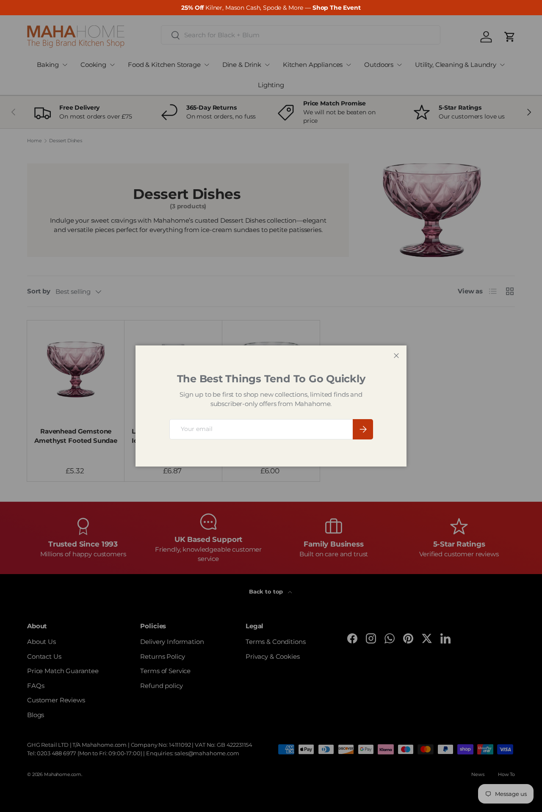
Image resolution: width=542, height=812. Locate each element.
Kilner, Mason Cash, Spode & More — (270, 7)
